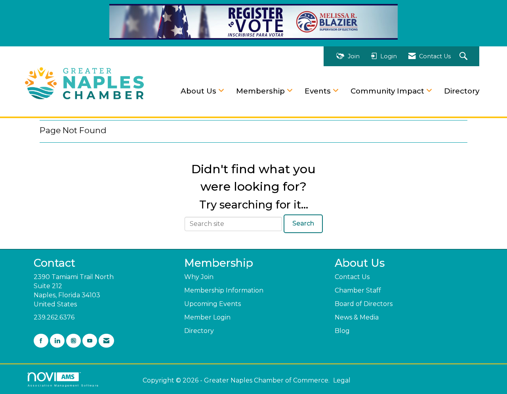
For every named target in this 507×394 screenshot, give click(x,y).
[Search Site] (464, 56)
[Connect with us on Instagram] (73, 341)
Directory (461, 91)
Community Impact (388, 91)
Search (303, 223)
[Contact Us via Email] (106, 341)
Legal (342, 380)
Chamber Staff (358, 290)
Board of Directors (364, 304)
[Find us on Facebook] (41, 341)
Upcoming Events (212, 304)
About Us (199, 91)
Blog (342, 331)
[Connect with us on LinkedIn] (57, 341)
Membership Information (223, 290)
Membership (261, 91)
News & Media (357, 317)
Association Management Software (63, 385)
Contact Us (352, 277)
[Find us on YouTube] (89, 341)
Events (319, 91)
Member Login (207, 317)
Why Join (198, 277)
